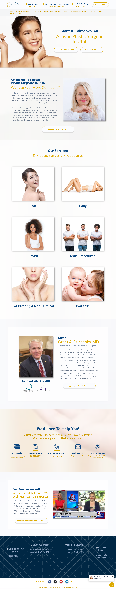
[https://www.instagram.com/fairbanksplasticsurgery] (55, 581)
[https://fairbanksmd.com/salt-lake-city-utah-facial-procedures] (33, 183)
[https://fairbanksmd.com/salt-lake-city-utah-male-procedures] (83, 234)
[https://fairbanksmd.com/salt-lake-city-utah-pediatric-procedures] (83, 284)
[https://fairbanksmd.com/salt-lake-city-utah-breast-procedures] (33, 234)
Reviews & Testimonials (23, 11)
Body (39, 11)
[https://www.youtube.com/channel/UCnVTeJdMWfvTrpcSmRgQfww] (61, 581)
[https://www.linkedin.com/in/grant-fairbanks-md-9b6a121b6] (67, 581)
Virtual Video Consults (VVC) (79, 11)
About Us (93, 11)
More (100, 11)
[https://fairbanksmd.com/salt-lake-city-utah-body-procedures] (83, 183)
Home (11, 11)
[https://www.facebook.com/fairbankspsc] (49, 581)
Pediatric (65, 11)
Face (34, 11)
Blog (20, 14)
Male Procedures (55, 11)
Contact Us (13, 14)
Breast (46, 11)
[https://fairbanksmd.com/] (13, 4)
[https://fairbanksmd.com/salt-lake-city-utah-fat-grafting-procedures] (33, 284)
